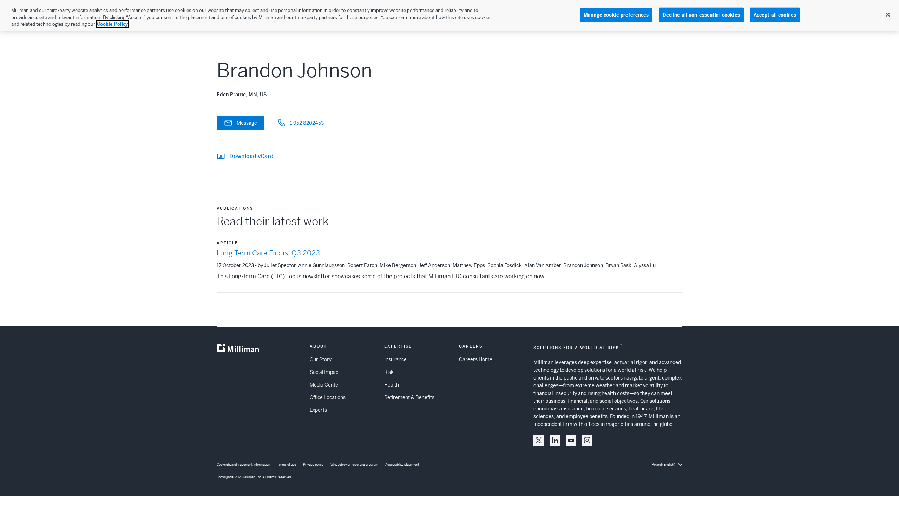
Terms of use (286, 464)
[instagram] (587, 440)
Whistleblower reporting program (354, 464)
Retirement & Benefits (409, 397)
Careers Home (475, 359)
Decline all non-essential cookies (701, 15)
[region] (449, 15)
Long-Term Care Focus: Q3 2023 (268, 253)
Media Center (325, 385)
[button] (538, 440)
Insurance (395, 359)
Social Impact (325, 372)
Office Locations (328, 397)
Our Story (321, 359)
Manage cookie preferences (616, 15)
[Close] (887, 14)
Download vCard (251, 156)
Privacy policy (313, 464)
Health (391, 385)
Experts (318, 410)
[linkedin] (555, 440)
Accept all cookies (775, 15)
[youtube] (571, 440)
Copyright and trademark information (243, 464)
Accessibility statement (402, 464)
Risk (388, 372)
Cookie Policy (112, 24)
